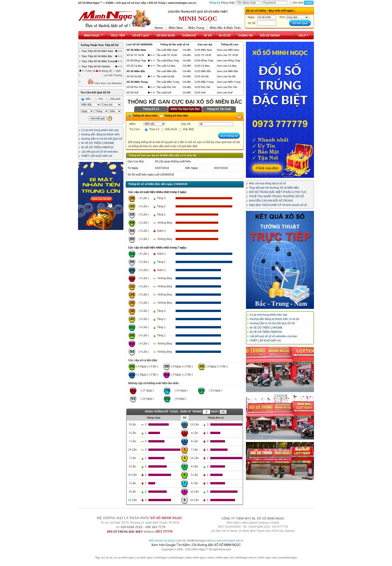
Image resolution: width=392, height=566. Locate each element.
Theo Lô (153, 129)
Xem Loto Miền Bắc (227, 71)
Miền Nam (176, 27)
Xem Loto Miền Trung (228, 82)
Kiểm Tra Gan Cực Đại (185, 109)
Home (159, 27)
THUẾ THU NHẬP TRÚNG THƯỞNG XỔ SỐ (276, 196)
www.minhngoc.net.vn (229, 540)
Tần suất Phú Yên (166, 87)
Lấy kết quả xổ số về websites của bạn (273, 336)
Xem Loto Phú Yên (227, 87)
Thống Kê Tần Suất (219, 109)
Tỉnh (100, 99)
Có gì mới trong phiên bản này (100, 130)
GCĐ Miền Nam (203, 50)
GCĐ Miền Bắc (203, 71)
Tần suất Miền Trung (167, 82)
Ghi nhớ (298, 2)
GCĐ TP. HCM (203, 55)
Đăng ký (214, 2)
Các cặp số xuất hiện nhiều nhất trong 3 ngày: (157, 192)
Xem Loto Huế (225, 92)
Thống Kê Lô (151, 109)
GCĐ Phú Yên (202, 87)
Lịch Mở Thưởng (113, 75)
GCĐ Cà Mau (202, 65)
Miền (88, 99)
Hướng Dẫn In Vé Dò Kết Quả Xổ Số (272, 323)
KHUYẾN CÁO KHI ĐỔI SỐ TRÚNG (271, 200)
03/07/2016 (162, 168)
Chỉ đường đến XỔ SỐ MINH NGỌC (216, 545)
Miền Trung (196, 27)
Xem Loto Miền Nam (228, 50)
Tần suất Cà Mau (165, 65)
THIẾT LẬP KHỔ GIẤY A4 (96, 156)
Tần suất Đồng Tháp (167, 60)
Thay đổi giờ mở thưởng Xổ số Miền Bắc (274, 187)
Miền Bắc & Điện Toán (225, 27)
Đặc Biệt (188, 129)
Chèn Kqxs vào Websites (107, 83)
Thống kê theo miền (145, 115)
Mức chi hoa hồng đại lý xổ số (267, 183)
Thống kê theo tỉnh (176, 115)
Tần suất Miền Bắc (166, 71)
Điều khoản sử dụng (161, 540)
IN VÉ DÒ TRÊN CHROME (97, 143)
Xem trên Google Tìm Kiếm (170, 545)
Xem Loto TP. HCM (227, 55)
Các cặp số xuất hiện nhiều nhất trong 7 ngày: (157, 247)
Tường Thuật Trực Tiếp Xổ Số (99, 45)
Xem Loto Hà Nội (226, 76)
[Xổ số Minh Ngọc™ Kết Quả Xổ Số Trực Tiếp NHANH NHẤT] (114, 19)
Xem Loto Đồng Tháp (228, 60)
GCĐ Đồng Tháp (204, 60)
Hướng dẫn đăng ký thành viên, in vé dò (274, 319)
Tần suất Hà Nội (165, 76)
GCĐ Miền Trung (204, 82)
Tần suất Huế (163, 92)
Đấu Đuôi (171, 129)
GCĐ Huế (200, 92)
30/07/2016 (221, 168)
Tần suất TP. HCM (166, 55)
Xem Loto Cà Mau (227, 65)
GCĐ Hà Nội (201, 76)
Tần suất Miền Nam (167, 50)
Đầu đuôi (115, 99)
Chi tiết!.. (187, 50)
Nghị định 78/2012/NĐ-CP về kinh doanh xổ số (278, 205)
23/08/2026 (167, 174)
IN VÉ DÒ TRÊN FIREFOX (97, 147)
